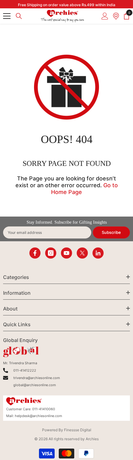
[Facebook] (35, 253)
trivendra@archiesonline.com (36, 378)
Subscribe (111, 232)
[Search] (19, 16)
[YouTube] (66, 253)
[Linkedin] (98, 253)
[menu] (7, 16)
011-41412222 (24, 370)
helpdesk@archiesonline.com (38, 416)
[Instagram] (50, 253)
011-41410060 (43, 409)
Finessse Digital (77, 430)
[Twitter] (82, 253)
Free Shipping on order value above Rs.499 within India (66, 4)
